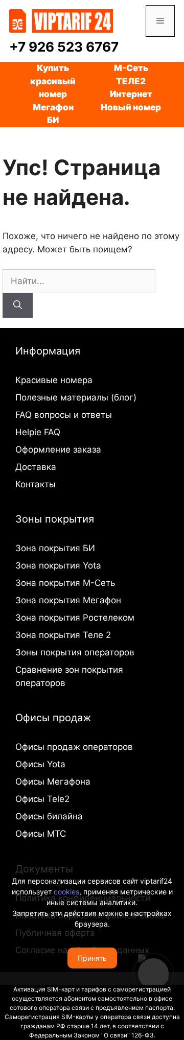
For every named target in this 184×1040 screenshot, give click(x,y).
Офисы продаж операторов (74, 747)
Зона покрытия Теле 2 (63, 635)
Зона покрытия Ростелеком (74, 617)
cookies (66, 891)
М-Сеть (131, 68)
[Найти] (18, 305)
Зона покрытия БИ (55, 548)
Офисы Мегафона (52, 781)
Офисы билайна (49, 816)
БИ (53, 120)
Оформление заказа (58, 449)
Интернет (131, 94)
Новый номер (131, 107)
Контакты (35, 484)
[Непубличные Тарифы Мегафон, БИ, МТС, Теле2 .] (61, 20)
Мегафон (53, 107)
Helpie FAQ (37, 432)
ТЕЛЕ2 (131, 81)
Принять (92, 958)
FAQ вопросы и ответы (63, 415)
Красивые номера (54, 380)
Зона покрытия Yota (58, 565)
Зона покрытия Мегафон (68, 600)
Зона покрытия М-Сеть (65, 583)
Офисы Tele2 (42, 799)
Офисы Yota (40, 764)
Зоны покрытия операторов (74, 652)
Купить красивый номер (53, 81)
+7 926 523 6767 (64, 47)
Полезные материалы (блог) (75, 397)
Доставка (35, 467)
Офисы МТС (40, 834)
